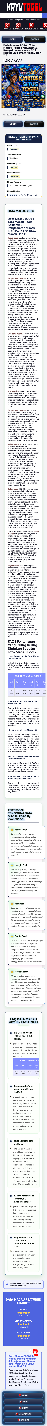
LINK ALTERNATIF (25, 1414)
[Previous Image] (4, 86)
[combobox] (21, 15)
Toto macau (13, 238)
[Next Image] (43, 86)
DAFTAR (35, 39)
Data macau (13, 489)
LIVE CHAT (25, 1420)
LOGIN (12, 39)
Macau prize (13, 391)
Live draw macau (15, 334)
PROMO (25, 1395)
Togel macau (14, 565)
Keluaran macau (15, 444)
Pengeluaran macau (17, 278)
